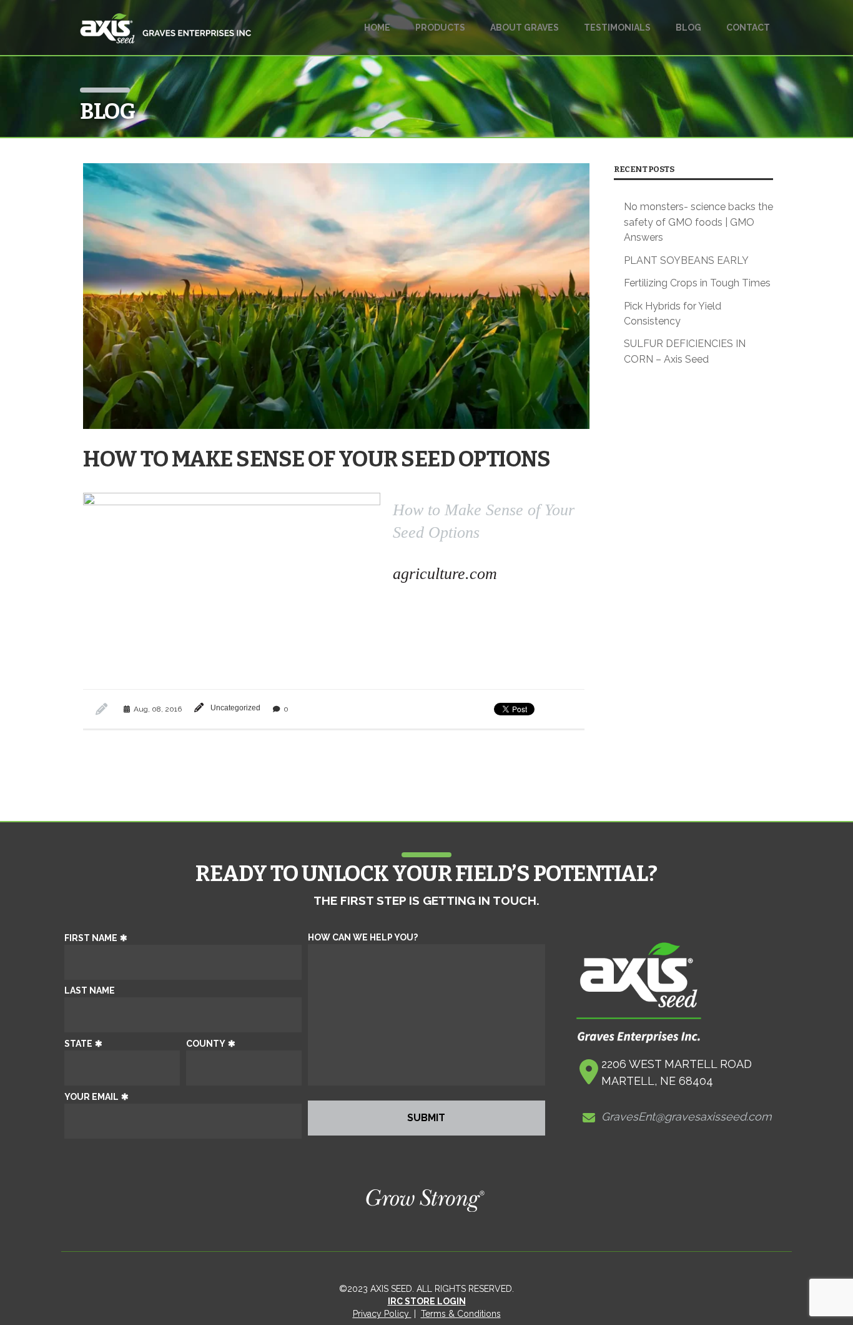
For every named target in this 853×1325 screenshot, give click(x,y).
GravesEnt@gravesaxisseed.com (686, 1116)
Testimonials (617, 28)
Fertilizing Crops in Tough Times (697, 283)
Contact (748, 28)
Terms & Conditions (461, 1314)
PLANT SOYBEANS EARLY (686, 260)
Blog (688, 28)
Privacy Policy (382, 1314)
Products (440, 28)
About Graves (524, 28)
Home (377, 28)
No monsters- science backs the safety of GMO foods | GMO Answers (698, 222)
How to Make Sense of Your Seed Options (316, 459)
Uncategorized (235, 707)
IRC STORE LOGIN (427, 1301)
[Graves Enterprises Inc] (166, 34)
